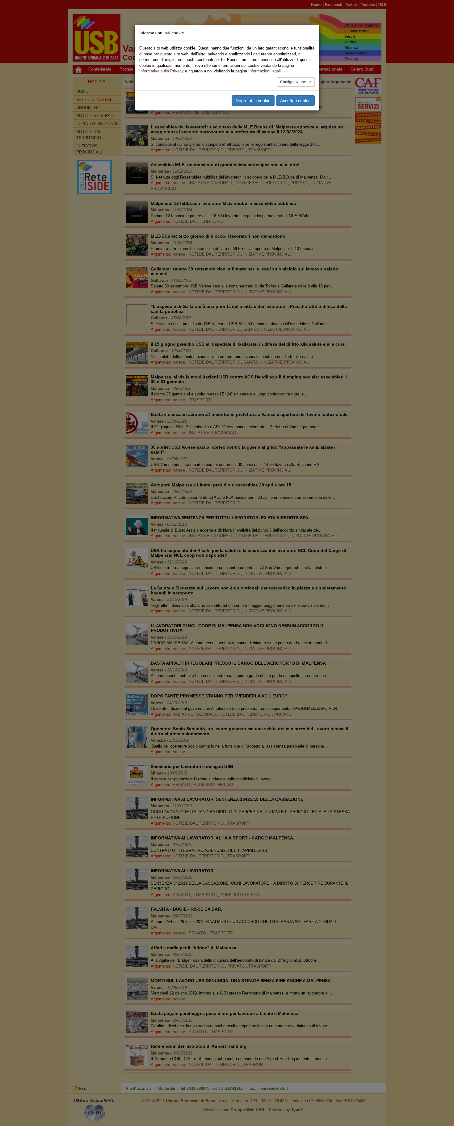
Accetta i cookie (295, 100)
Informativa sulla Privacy (161, 71)
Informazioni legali (264, 71)
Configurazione (293, 82)
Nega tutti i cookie (253, 100)
